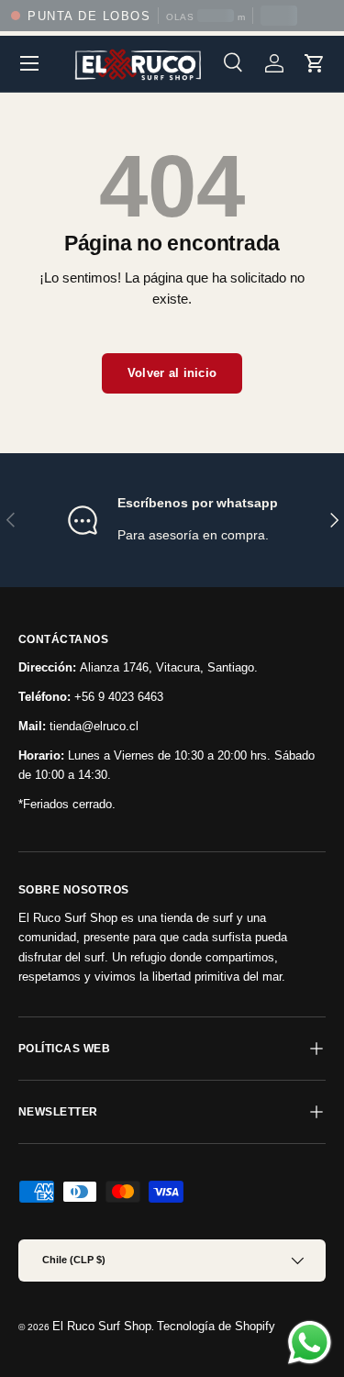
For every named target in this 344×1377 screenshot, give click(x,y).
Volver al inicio (172, 373)
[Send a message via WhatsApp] (309, 1342)
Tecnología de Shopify (216, 1326)
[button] (314, 63)
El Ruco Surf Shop (101, 1326)
